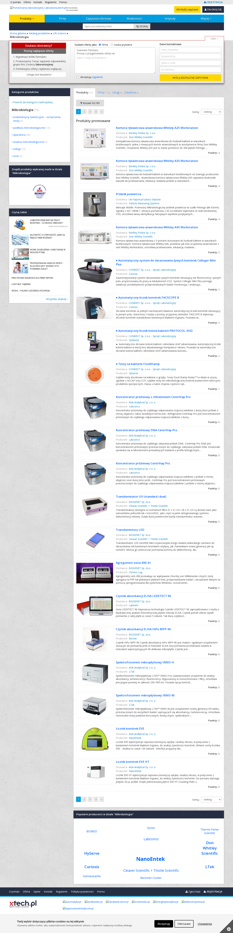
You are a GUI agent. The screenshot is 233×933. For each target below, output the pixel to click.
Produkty (26, 18)
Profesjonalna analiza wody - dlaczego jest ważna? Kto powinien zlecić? (47, 266)
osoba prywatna (123, 44)
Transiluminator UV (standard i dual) (141, 496)
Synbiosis (134, 340)
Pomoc (101, 891)
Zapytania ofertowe (98, 18)
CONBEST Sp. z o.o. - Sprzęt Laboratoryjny (152, 269)
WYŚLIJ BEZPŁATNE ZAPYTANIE (190, 77)
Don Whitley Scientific (141, 137)
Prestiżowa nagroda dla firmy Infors (32, 277)
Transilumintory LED (130, 530)
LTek (131, 671)
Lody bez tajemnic (21, 284)
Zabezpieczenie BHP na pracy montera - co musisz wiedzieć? (46, 222)
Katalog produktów (39, 33)
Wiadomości (134, 18)
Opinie (36, 891)
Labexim (133, 605)
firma (105, 44)
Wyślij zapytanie (189, 9)
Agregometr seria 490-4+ (133, 563)
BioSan (133, 638)
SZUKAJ (143, 26)
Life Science (59, 33)
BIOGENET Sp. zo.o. (140, 502)
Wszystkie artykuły (56, 299)
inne (16, 156)
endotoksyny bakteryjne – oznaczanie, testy (37, 118)
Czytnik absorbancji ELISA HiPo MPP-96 (143, 629)
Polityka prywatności (82, 891)
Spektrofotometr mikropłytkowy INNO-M (145, 695)
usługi (17, 148)
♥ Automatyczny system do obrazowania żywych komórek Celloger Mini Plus (166, 262)
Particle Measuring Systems (144, 203)
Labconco (134, 406)
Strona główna (18, 33)
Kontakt (48, 891)
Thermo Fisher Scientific (209, 831)
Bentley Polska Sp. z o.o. (142, 133)
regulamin (97, 77)
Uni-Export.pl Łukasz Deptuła (145, 199)
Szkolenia (132, 92)
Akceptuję (91, 77)
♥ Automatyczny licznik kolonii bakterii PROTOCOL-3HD (154, 331)
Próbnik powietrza (128, 194)
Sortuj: (196, 112)
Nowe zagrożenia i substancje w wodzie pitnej (47, 251)
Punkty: (214, 152)
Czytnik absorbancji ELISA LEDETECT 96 (143, 596)
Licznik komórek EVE (130, 728)
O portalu (14, 891)
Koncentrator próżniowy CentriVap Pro (143, 463)
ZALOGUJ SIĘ (214, 9)
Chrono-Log (135, 572)
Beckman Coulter (151, 878)
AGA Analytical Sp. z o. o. (142, 402)
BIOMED (91, 831)
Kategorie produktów (25, 92)
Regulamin (62, 891)
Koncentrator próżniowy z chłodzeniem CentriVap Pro (153, 397)
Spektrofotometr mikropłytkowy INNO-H (145, 662)
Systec (151, 828)
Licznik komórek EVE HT (132, 762)
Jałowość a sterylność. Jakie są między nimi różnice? (47, 236)
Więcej (205, 18)
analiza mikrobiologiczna (28, 141)
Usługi (117, 92)
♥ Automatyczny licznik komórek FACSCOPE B (147, 297)
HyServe (133, 373)
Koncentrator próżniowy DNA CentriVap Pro (146, 430)
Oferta (26, 891)
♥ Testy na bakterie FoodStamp (138, 364)
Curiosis (133, 273)
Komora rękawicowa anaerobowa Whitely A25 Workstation (157, 128)
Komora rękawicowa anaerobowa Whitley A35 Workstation (157, 161)
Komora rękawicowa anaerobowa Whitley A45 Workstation (157, 227)
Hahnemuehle (92, 876)
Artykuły (170, 18)
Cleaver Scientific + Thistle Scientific (148, 505)
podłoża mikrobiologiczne (29, 127)
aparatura (19, 134)
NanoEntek (135, 737)
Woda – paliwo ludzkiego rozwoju (31, 290)
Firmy (62, 18)
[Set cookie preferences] (226, 926)
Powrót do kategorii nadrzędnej (33, 102)
